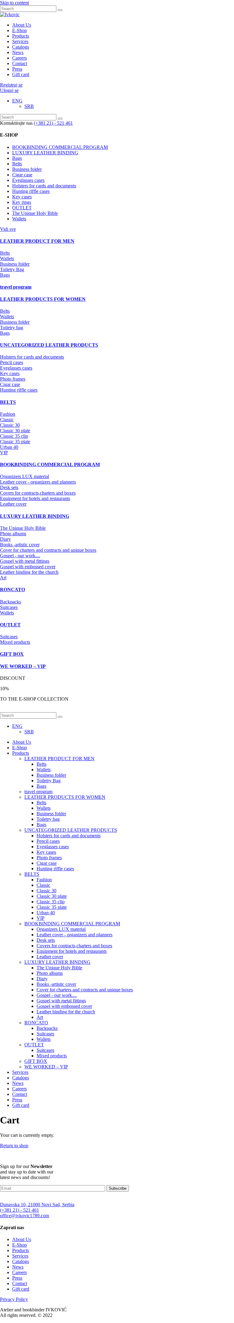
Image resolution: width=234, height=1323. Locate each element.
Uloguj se (9, 90)
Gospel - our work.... (20, 555)
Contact (19, 63)
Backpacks (10, 601)
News (17, 52)
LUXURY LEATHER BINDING (45, 152)
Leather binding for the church (29, 572)
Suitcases (9, 607)
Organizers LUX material (24, 476)
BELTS (31, 874)
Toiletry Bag (12, 269)
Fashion (7, 414)
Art (3, 577)
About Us (21, 25)
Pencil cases (11, 362)
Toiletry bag (11, 327)
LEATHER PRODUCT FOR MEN (59, 758)
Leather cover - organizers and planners (38, 482)
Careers (19, 58)
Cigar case (22, 174)
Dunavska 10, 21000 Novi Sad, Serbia (37, 1204)
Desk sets (9, 487)
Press (17, 69)
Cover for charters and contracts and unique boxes (48, 550)
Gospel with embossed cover (27, 566)
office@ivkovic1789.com (24, 1215)
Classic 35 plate (15, 441)
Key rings (21, 202)
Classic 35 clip (14, 436)
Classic (7, 419)
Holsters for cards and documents (44, 185)
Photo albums (13, 533)
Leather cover (13, 504)
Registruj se (11, 84)
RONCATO (36, 1022)
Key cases (22, 196)
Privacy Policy (14, 1299)
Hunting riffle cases (31, 191)
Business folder (27, 169)
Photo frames (12, 378)
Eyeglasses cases (28, 180)
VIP (4, 452)
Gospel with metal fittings (24, 561)
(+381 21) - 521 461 (53, 123)
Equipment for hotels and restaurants (35, 498)
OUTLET (22, 207)
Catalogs (20, 47)
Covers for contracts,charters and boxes (38, 493)
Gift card (20, 74)
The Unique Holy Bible (35, 213)
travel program (38, 791)
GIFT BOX (35, 1061)
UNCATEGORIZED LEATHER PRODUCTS (70, 830)
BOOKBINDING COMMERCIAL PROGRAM (60, 147)
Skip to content (14, 2)
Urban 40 (9, 447)
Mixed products (15, 642)
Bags (17, 158)
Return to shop (14, 1145)
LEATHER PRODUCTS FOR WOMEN (64, 797)
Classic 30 (10, 425)
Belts (17, 163)
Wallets (19, 218)
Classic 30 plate (15, 430)
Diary (5, 539)
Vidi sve (8, 229)
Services (20, 41)
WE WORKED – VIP (46, 1066)
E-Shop (19, 30)
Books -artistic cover (20, 544)
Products (20, 36)
